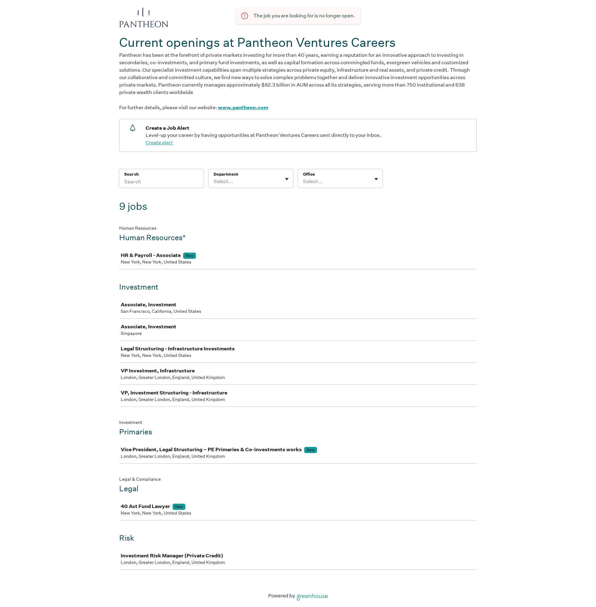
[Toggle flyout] (287, 179)
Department (226, 174)
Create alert (159, 143)
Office (309, 174)
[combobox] (303, 181)
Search (131, 174)
